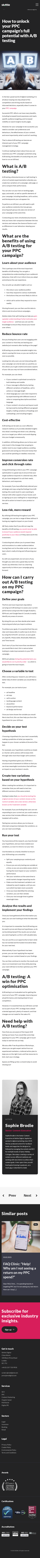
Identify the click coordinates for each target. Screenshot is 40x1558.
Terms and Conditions (9, 1453)
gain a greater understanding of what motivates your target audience (19, 319)
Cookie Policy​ (6, 1447)
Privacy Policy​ (6, 1445)
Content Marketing (8, 1397)
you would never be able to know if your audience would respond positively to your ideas (19, 532)
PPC (3, 1395)
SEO (3, 1392)
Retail (4, 1430)
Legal (3, 1422)
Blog (36, 1224)
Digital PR (5, 1405)
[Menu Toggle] (37, 4)
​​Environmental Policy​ (9, 1450)
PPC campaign (11, 108)
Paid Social (5, 1402)
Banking (4, 1427)
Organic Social (7, 1400)
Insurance (5, 1424)
